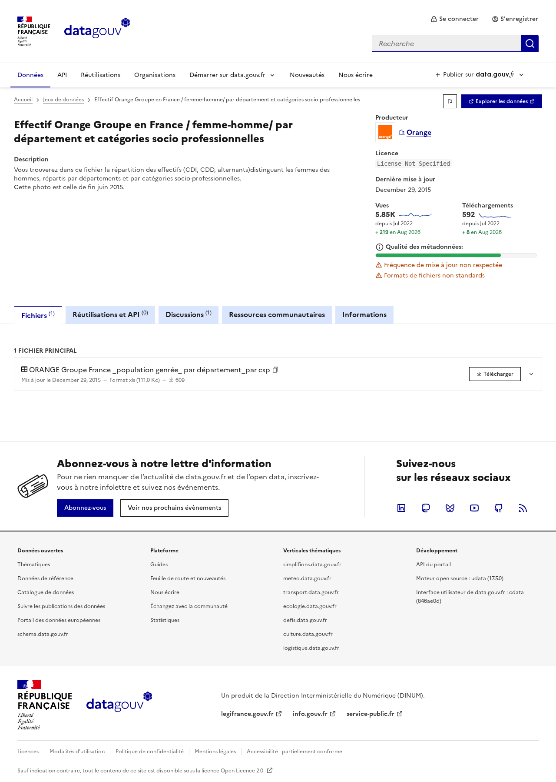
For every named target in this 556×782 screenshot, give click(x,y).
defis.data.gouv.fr (305, 620)
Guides (159, 564)
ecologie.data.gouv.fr (310, 606)
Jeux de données (63, 100)
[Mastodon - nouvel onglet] (425, 508)
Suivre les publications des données (61, 606)
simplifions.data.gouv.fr (312, 564)
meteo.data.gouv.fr (307, 578)
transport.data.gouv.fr (311, 592)
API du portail (433, 564)
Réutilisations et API (110, 314)
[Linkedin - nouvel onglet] (401, 508)
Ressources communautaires (277, 314)
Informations (364, 314)
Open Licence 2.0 (243, 771)
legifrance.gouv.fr (247, 714)
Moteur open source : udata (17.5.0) (459, 578)
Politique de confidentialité (150, 751)
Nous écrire (355, 75)
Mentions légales (215, 751)
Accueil (23, 100)
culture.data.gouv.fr (308, 634)
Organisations (154, 75)
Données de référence (45, 578)
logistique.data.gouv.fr (311, 648)
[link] (454, 19)
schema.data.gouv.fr (42, 634)
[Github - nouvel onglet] (498, 508)
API (62, 75)
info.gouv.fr (310, 714)
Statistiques (164, 620)
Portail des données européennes (58, 620)
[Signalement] (450, 101)
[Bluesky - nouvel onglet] (450, 508)
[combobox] (455, 43)
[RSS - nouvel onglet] (523, 508)
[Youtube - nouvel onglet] (474, 508)
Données (30, 75)
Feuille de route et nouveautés (187, 578)
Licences (28, 751)
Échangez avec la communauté (189, 606)
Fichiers (38, 315)
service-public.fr (370, 714)
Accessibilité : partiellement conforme (294, 751)
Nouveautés (307, 75)
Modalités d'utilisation (77, 751)
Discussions (188, 314)
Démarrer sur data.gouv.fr (227, 75)
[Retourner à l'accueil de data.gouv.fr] (97, 30)
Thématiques (33, 564)
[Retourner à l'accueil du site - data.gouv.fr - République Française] (119, 705)
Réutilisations (100, 75)
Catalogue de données (45, 592)
